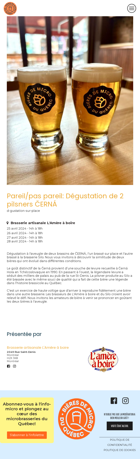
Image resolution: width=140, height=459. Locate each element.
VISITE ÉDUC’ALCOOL (119, 426)
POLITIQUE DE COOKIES (120, 450)
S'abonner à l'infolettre (27, 435)
